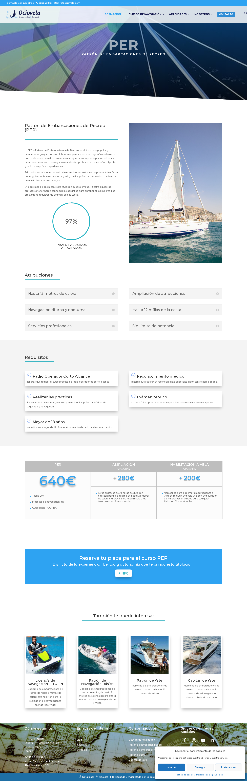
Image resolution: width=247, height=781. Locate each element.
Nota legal (88, 776)
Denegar (200, 767)
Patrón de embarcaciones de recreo (149, 750)
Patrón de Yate (149, 680)
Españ (28, 751)
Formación (113, 14)
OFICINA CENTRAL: (35, 739)
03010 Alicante (33, 746)
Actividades (178, 14)
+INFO (123, 573)
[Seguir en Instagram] (194, 740)
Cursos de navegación (145, 14)
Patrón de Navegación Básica (97, 682)
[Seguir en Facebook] (185, 740)
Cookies (103, 776)
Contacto (226, 14)
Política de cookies (185, 774)
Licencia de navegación (142, 740)
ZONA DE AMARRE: (35, 757)
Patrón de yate (137, 755)
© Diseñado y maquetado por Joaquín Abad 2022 (140, 776)
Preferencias (228, 767)
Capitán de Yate (201, 680)
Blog (79, 740)
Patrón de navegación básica (145, 745)
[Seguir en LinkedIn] (212, 740)
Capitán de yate (138, 760)
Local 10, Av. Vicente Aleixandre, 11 (43, 742)
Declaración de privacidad (209, 774)
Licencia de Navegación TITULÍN (45, 682)
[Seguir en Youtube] (203, 740)
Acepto (171, 767)
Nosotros (202, 14)
